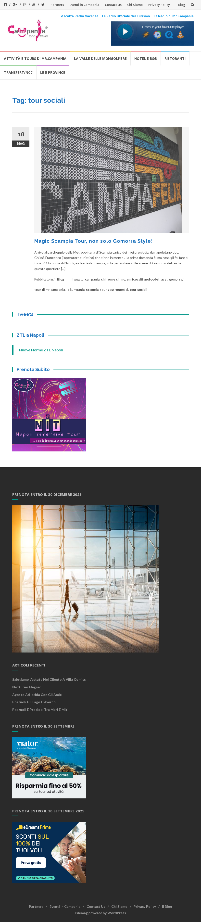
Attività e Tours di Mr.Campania (35, 58)
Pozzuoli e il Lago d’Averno (34, 702)
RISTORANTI (175, 58)
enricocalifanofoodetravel (147, 279)
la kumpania (75, 290)
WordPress (116, 913)
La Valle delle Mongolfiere (100, 58)
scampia (92, 290)
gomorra (175, 279)
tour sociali (138, 290)
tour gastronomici (114, 290)
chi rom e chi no (113, 279)
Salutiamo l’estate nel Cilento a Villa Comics (49, 679)
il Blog (59, 279)
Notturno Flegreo (26, 687)
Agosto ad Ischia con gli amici (37, 694)
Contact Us (113, 4)
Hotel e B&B (145, 58)
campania (92, 279)
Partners (57, 4)
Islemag (81, 913)
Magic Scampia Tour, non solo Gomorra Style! (93, 241)
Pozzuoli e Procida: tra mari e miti (40, 709)
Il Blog (180, 4)
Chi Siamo (135, 4)
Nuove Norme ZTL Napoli (41, 349)
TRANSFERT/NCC (18, 72)
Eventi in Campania (84, 4)
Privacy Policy (159, 4)
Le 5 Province (52, 72)
